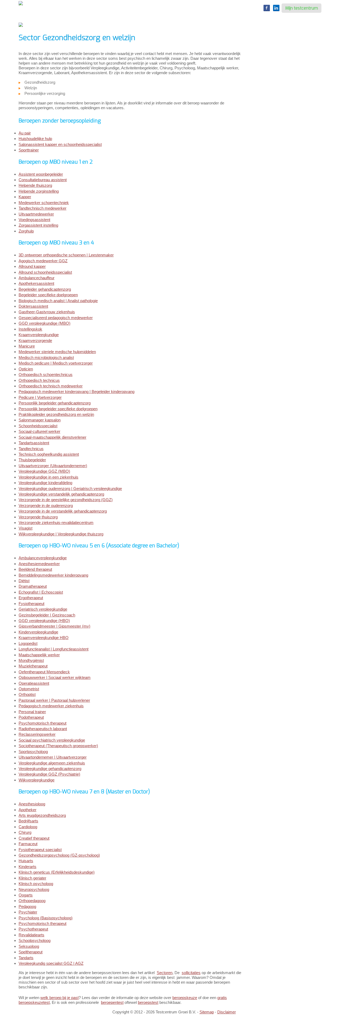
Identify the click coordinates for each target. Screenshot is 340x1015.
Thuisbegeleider (32, 460)
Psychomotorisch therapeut (42, 723)
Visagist (25, 528)
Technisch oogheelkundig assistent (49, 454)
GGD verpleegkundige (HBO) (44, 620)
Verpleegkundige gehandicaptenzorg (50, 768)
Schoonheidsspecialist (38, 426)
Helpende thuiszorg (35, 185)
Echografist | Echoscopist (41, 592)
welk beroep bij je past (59, 997)
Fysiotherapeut (31, 603)
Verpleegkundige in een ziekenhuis (48, 477)
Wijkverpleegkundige (36, 780)
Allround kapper (32, 266)
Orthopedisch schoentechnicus (46, 374)
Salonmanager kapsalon (40, 420)
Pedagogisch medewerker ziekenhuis (51, 706)
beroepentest (112, 1002)
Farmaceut (28, 843)
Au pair (25, 133)
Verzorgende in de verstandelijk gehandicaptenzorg (63, 511)
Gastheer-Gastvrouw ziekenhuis (47, 312)
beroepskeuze (184, 997)
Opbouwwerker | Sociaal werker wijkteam (55, 677)
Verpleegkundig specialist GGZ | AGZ (51, 963)
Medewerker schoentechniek (44, 202)
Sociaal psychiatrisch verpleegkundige (52, 740)
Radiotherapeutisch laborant (43, 728)
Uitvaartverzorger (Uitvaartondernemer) (53, 465)
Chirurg (25, 832)
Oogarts (26, 895)
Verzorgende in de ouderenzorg (46, 505)
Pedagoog (27, 906)
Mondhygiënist (31, 660)
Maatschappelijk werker (39, 655)
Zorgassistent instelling (38, 225)
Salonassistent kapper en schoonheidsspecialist (60, 144)
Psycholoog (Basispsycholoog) (46, 918)
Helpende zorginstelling (39, 191)
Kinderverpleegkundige (38, 632)
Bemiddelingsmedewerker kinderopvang (53, 575)
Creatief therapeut (34, 838)
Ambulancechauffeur (36, 278)
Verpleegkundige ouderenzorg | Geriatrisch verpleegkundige (70, 488)
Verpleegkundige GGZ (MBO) (44, 471)
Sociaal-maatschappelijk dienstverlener (52, 437)
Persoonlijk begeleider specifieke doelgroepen (58, 409)
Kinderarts (27, 866)
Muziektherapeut (33, 666)
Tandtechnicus (31, 448)
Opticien (26, 369)
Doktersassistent (33, 306)
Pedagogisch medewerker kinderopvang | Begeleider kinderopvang (76, 391)
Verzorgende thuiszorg (38, 517)
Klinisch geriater (32, 878)
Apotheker (27, 809)
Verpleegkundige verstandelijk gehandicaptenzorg (61, 494)
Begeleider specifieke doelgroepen (48, 295)
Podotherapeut (31, 717)
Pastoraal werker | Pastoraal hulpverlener (54, 700)
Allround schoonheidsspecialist (45, 272)
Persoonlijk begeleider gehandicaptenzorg (55, 403)
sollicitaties (191, 972)
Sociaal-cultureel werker (39, 431)
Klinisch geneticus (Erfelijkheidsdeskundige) (57, 872)
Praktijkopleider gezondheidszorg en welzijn (56, 414)
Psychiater (28, 912)
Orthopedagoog (32, 900)
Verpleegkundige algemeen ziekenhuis (52, 763)
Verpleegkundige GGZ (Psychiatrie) (49, 774)
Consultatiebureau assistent (43, 179)
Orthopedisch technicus (39, 380)
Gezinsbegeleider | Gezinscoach (47, 615)
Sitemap (206, 1012)
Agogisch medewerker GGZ (43, 261)
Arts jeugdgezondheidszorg (42, 815)
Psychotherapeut (33, 929)
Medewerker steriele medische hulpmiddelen (57, 351)
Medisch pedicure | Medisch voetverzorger (56, 363)
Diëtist (24, 580)
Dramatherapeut (33, 586)
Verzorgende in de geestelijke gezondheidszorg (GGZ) (66, 499)
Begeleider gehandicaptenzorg (45, 289)
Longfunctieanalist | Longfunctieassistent (53, 649)
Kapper (25, 196)
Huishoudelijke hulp (35, 138)
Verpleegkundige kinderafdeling (45, 482)
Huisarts (26, 860)
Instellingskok (30, 329)
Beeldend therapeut (35, 569)
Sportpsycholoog (33, 751)
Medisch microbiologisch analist (46, 357)
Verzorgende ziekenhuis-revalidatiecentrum (56, 522)
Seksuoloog (29, 946)
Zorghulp (26, 231)
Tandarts (26, 957)
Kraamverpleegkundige (39, 334)
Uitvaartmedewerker (36, 214)
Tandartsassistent (34, 443)
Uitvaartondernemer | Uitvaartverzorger (53, 757)
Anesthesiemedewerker (39, 563)
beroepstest (148, 1002)
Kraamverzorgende (35, 340)
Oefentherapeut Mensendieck (44, 672)
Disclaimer (226, 1012)
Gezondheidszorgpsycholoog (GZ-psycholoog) (59, 855)
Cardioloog (28, 826)
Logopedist (28, 643)
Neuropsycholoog (34, 889)
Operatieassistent (34, 683)
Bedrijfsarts (28, 821)
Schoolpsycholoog (34, 940)
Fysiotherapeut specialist (40, 849)
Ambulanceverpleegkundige (43, 558)
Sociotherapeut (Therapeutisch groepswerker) (58, 745)
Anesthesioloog (32, 804)
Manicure (27, 346)
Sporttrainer (29, 150)
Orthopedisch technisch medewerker (51, 386)
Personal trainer (32, 711)
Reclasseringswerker (37, 734)
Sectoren (164, 972)
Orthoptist (27, 694)
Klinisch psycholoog (36, 883)
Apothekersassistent (36, 283)
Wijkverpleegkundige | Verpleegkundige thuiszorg (61, 534)
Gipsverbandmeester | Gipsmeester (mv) (54, 626)
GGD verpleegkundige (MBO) (44, 323)
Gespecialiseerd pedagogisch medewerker (56, 317)
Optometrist (29, 689)
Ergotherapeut (31, 597)
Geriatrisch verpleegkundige (43, 609)
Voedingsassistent (34, 219)
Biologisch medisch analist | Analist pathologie (58, 300)
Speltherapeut (30, 952)
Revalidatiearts (31, 935)
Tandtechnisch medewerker (42, 208)
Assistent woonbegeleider (41, 174)
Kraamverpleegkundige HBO (44, 637)
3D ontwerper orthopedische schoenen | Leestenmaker (66, 255)
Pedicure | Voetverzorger (40, 397)
